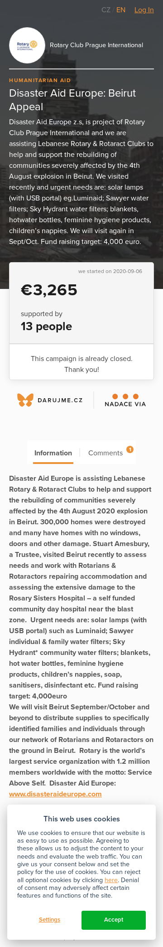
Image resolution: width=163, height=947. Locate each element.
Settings (49, 919)
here (111, 880)
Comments (109, 452)
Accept (113, 919)
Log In (144, 10)
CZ (106, 10)
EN (120, 10)
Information (53, 453)
